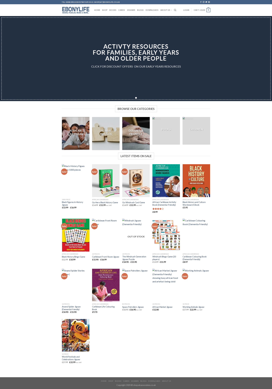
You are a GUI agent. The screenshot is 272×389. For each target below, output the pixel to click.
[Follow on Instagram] (203, 2)
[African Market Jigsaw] (166, 285)
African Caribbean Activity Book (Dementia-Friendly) (164, 203)
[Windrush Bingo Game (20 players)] (166, 235)
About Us (165, 10)
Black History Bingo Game (73, 257)
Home (97, 10)
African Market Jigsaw (162, 307)
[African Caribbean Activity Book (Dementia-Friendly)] (166, 180)
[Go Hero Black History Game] (105, 180)
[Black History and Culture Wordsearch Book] (196, 180)
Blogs (140, 10)
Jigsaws (131, 10)
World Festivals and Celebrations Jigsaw (71, 358)
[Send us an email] (209, 2)
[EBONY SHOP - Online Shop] (76, 10)
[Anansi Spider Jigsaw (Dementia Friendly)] (75, 285)
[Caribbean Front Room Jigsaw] (105, 235)
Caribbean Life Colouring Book (103, 308)
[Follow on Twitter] (206, 2)
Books (112, 10)
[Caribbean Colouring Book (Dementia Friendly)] (196, 235)
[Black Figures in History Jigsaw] (75, 180)
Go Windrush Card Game (133, 202)
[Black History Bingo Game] (75, 235)
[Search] (175, 10)
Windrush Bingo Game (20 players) (164, 258)
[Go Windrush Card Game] (136, 180)
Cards (121, 10)
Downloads (152, 10)
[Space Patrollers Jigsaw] (136, 285)
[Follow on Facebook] (201, 2)
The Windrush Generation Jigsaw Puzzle (134, 258)
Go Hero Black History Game (105, 202)
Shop (104, 10)
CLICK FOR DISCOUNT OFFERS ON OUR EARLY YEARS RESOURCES (136, 66)
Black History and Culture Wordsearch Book (194, 203)
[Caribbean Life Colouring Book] (105, 285)
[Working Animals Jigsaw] (196, 285)
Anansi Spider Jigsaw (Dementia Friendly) (71, 308)
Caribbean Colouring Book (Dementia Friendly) (195, 258)
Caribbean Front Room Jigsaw (105, 257)
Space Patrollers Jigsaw (133, 307)
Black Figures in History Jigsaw (72, 203)
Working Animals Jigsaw (193, 307)
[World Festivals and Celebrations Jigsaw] (75, 335)
